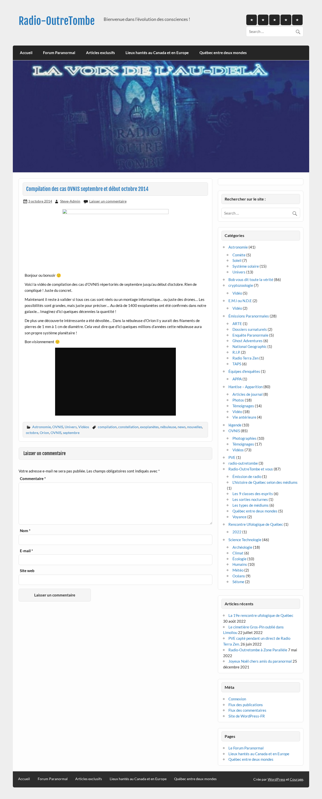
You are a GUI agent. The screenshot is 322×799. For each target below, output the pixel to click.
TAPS (236, 364)
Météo (238, 570)
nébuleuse (168, 427)
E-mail (26, 551)
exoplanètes (149, 427)
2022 (237, 532)
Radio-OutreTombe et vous (250, 469)
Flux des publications (245, 704)
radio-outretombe (243, 463)
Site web (27, 571)
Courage (296, 779)
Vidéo (237, 293)
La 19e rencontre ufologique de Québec (260, 615)
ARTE (237, 323)
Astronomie (41, 427)
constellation (128, 427)
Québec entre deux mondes (223, 52)
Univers (71, 427)
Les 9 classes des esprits (252, 493)
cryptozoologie (240, 285)
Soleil (237, 260)
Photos (238, 400)
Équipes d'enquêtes (244, 371)
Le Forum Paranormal (246, 748)
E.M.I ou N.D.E (240, 300)
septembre (71, 432)
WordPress (276, 779)
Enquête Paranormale (250, 335)
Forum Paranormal (59, 52)
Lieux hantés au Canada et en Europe (157, 52)
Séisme (238, 581)
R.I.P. (236, 352)
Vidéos (83, 427)
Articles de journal (247, 394)
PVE (231, 457)
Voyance (239, 516)
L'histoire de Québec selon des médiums (265, 482)
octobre (32, 432)
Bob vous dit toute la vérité (250, 279)
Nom (25, 531)
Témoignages (243, 406)
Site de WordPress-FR (246, 716)
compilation (107, 427)
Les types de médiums (250, 505)
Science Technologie (244, 539)
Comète (239, 255)
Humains (239, 564)
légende (235, 425)
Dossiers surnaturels (249, 329)
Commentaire (33, 479)
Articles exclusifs (100, 52)
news (182, 427)
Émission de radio (246, 476)
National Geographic (249, 346)
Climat (238, 553)
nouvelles (194, 427)
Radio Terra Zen (245, 358)
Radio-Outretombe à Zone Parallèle (257, 650)
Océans (238, 576)
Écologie (239, 558)
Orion (44, 432)
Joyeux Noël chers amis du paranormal (260, 661)
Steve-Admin (70, 201)
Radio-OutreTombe (57, 21)
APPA (237, 379)
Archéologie (242, 547)
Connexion (237, 699)
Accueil (26, 52)
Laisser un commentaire (108, 201)
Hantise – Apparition (245, 386)
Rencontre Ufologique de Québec (255, 524)
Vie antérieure (244, 417)
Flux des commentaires (247, 710)
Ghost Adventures (247, 340)
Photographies (244, 438)
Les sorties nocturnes (250, 499)
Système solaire (245, 266)
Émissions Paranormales (248, 316)
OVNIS (57, 427)
